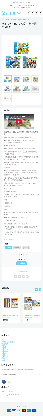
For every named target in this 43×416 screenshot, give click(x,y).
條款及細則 (5, 360)
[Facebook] (4, 382)
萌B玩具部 (5, 356)
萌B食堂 (4, 354)
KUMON (11, 239)
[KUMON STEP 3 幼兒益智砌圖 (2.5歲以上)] (21, 55)
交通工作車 (26, 247)
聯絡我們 (22, 2)
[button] (21, 271)
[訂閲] (39, 374)
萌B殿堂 (24, 406)
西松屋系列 (5, 344)
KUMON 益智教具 (7, 342)
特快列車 (17, 247)
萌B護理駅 (5, 352)
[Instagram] (9, 382)
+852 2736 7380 (15, 5)
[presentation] (36, 289)
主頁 (3, 19)
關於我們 (15, 2)
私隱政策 (4, 358)
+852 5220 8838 (29, 5)
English (28, 2)
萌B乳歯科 (5, 346)
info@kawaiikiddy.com (23, 7)
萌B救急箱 (5, 350)
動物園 (9, 247)
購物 (3, 340)
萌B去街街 (5, 348)
